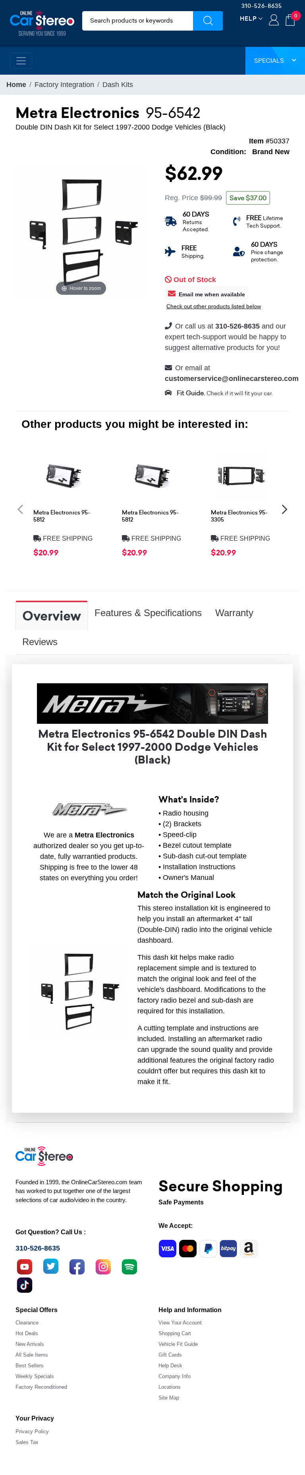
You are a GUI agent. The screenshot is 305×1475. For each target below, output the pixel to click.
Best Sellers (29, 1366)
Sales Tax (27, 1442)
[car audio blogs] (129, 1266)
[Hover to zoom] (81, 232)
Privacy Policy (32, 1431)
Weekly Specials (34, 1376)
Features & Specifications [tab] (148, 612)
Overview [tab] (51, 616)
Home (16, 85)
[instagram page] (103, 1266)
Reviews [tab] (40, 641)
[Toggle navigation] (21, 61)
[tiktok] (24, 1284)
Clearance (27, 1323)
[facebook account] (77, 1266)
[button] (20, 509)
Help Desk (170, 1366)
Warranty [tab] (234, 612)
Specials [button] (269, 60)
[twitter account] (51, 1266)
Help (248, 18)
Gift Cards (170, 1355)
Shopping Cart (174, 1333)
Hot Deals (26, 1333)
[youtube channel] (24, 1266)
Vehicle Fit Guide (178, 1344)
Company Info (174, 1376)
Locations (169, 1387)
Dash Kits (117, 85)
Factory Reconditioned (41, 1387)
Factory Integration (64, 85)
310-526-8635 (261, 6)
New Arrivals (29, 1344)
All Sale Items (31, 1355)
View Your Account (180, 1323)
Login (273, 21)
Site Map (168, 1398)
